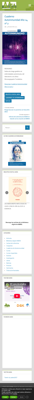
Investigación (10, 258)
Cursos (8, 251)
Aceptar (5, 397)
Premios (8, 265)
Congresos (9, 246)
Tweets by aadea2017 (10, 377)
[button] (27, 192)
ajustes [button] (15, 394)
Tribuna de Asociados (12, 270)
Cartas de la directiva (12, 243)
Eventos (8, 255)
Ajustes (21, 397)
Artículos (9, 238)
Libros (8, 260)
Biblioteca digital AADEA (12, 94)
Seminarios (9, 268)
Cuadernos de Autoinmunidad (14, 97)
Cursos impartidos (11, 253)
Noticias (8, 101)
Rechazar (13, 397)
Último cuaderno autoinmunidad (13, 136)
